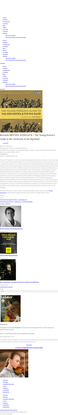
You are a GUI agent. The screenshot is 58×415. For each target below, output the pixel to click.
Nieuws (4, 17)
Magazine (5, 33)
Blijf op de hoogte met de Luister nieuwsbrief (16, 37)
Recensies (5, 19)
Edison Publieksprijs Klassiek (8, 255)
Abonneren (5, 382)
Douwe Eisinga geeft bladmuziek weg (11, 228)
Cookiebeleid (6, 390)
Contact (4, 386)
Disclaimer (5, 388)
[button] (29, 196)
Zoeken (1, 289)
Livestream (5, 23)
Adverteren (5, 31)
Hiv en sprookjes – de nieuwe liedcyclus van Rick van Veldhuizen (19, 282)
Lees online (5, 29)
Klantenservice (6, 392)
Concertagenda (6, 21)
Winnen (4, 27)
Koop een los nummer (11, 35)
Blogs (4, 25)
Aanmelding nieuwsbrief (8, 384)
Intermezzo (29, 345)
